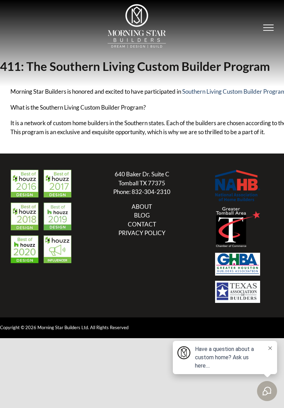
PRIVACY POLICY (142, 233)
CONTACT (142, 224)
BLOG (142, 215)
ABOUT (142, 206)
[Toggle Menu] (268, 28)
